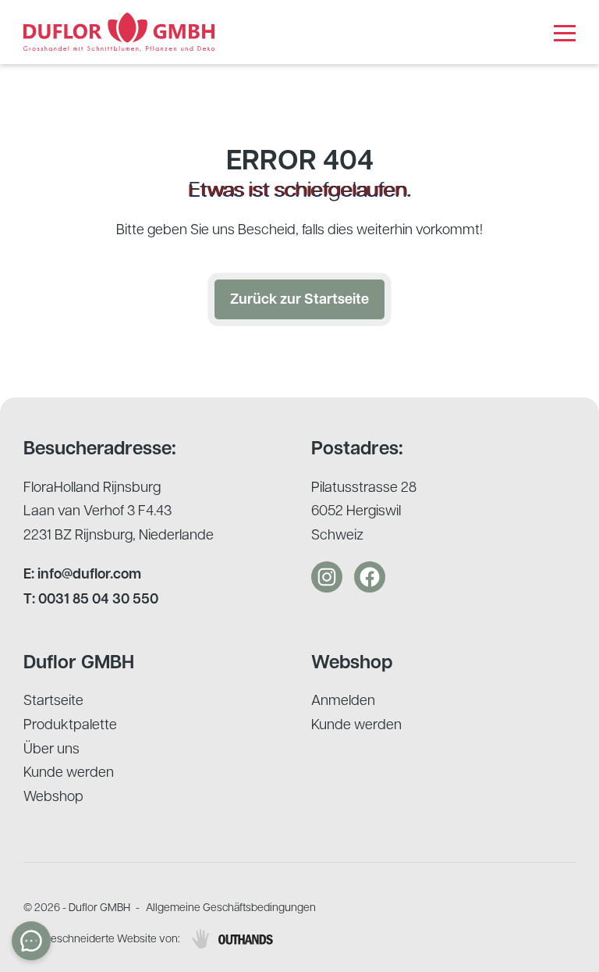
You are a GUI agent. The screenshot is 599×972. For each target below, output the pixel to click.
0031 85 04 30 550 (98, 598)
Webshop (53, 795)
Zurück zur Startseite (299, 298)
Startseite (53, 699)
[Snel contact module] (31, 940)
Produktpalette (70, 723)
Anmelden (343, 699)
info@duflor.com (89, 573)
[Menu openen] (564, 32)
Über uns (51, 748)
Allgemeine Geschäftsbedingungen (231, 906)
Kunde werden (68, 771)
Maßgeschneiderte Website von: (101, 938)
